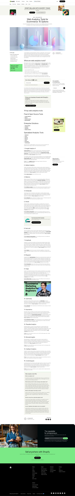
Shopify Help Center (44, 470)
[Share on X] (48, 419)
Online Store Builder (35, 484)
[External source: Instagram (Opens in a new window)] (58, 493)
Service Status (34, 478)
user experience (44, 73)
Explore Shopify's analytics (30, 105)
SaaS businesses (32, 257)
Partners (33, 474)
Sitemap (34, 493)
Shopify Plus (61, 470)
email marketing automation (36, 314)
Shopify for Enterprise (62, 471)
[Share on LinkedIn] (50, 419)
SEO (33, 207)
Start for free (62, 1)
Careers (33, 470)
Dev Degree (51, 471)
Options (28, 250)
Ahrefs (26, 136)
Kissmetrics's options (30, 319)
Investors (33, 471)
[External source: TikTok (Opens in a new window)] (60, 493)
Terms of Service (23, 493)
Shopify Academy (43, 473)
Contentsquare (27, 142)
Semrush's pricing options (31, 236)
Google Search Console (45, 152)
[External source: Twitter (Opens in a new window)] (53, 493)
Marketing (22, 4)
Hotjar (26, 140)
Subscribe (65, 438)
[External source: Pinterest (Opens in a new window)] (64, 493)
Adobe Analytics (27, 125)
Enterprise (30, 1)
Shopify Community (44, 474)
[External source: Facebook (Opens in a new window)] (51, 493)
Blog (10, 4)
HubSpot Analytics (28, 129)
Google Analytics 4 (28, 116)
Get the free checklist (36, 222)
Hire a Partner (43, 471)
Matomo (26, 117)
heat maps (39, 180)
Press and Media (34, 473)
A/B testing (43, 180)
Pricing (27, 1)
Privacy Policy (60, 92)
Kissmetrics (27, 141)
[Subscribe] (64, 88)
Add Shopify (55, 164)
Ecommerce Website (35, 487)
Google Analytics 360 (27, 158)
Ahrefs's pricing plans (30, 211)
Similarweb (28, 197)
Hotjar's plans (29, 278)
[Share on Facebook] (46, 419)
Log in (57, 1)
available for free (32, 161)
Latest (26, 4)
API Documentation (53, 470)
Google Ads (26, 153)
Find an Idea (14, 4)
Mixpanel (26, 138)
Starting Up (18, 4)
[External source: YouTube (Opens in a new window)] (55, 493)
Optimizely (26, 128)
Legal (33, 477)
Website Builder (34, 486)
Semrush (26, 137)
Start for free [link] (47, 82)
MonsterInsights (27, 120)
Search (63, 4)
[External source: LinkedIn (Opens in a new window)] (62, 493)
